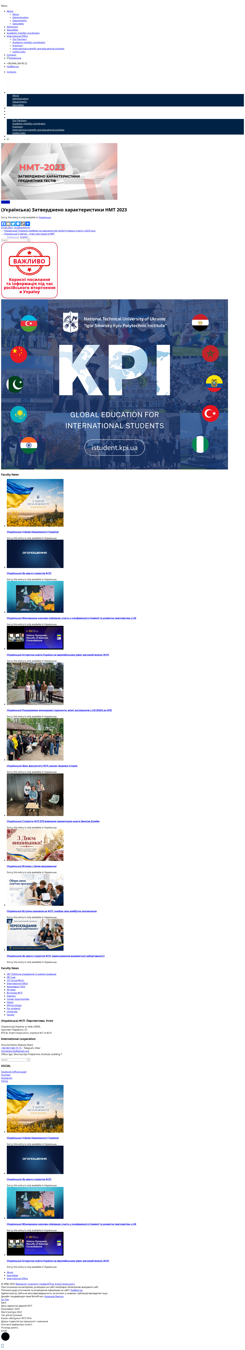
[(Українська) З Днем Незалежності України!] (35, 525)
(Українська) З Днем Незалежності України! (33, 531)
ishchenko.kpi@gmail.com (15, 1051)
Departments (19, 20)
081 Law (11, 977)
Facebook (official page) (14, 1071)
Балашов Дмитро (54, 1296)
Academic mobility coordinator (23, 33)
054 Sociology (14, 1005)
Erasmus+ (17, 45)
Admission (12, 26)
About (10, 11)
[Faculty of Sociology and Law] (7, 87)
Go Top (5, 1299)
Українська (45, 217)
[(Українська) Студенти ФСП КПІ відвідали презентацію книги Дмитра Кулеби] (35, 815)
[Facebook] (3, 223)
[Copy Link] (22, 223)
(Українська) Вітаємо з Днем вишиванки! (32, 866)
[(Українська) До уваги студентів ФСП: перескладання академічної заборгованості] (35, 949)
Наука (10, 1002)
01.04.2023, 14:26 (10, 227)
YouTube (5, 1074)
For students (13, 1008)
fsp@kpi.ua (13, 66)
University (12, 1011)
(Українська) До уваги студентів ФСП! (29, 573)
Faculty (10, 1014)
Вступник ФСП (15, 992)
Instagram (6, 1078)
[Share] (27, 223)
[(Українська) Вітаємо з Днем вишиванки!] (35, 860)
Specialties (18, 23)
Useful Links (19, 51)
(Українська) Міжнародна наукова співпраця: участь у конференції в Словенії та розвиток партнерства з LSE (71, 618)
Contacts (11, 54)
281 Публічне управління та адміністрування (31, 974)
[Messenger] (18, 223)
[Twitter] (13, 223)
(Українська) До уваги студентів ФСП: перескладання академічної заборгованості (56, 956)
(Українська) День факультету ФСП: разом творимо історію (42, 765)
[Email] (8, 223)
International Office (17, 36)
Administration (20, 17)
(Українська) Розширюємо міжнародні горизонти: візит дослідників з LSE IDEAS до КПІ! (59, 710)
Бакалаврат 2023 (16, 986)
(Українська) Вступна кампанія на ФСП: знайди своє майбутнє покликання (52, 911)
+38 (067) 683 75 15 (11, 1048)
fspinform (24, 227)
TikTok (4, 1081)
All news (5, 202)
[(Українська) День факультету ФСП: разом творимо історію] (35, 759)
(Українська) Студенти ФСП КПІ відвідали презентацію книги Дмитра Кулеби (53, 821)
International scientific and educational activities (38, 48)
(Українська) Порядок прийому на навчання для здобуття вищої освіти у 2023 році (49, 230)
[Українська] (14, 58)
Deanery (11, 996)
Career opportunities (18, 999)
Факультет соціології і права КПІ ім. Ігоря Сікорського (45, 1283)
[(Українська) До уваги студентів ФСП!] (35, 567)
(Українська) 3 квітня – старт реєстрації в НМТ (29, 233)
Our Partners (19, 39)
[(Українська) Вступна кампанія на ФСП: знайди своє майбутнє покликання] (35, 904)
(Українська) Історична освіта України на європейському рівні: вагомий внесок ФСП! (58, 654)
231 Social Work (15, 980)
